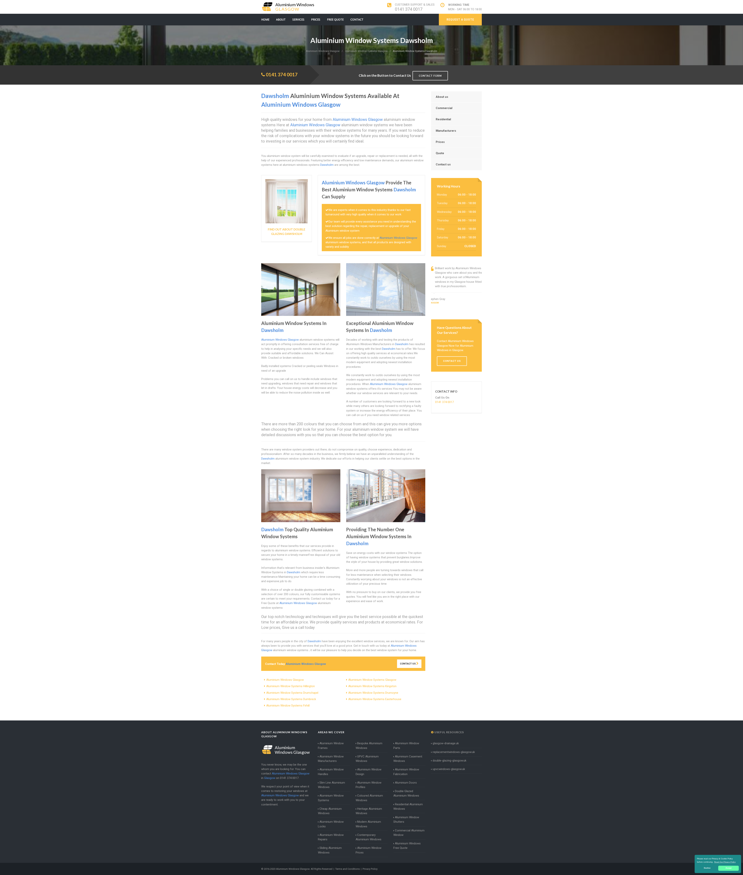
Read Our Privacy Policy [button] (725, 862)
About (281, 19)
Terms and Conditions (347, 868)
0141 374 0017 (408, 9)
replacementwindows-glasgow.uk (454, 752)
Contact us (443, 164)
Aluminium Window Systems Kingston (372, 686)
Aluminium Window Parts (406, 746)
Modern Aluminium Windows (368, 824)
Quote (440, 153)
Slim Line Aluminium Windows (331, 785)
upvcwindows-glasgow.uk (449, 769)
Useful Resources (449, 732)
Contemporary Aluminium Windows (368, 837)
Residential (443, 119)
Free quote (335, 19)
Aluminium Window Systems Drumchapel (292, 692)
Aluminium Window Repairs (331, 837)
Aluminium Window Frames (331, 746)
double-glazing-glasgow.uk (449, 760)
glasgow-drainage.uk (446, 743)
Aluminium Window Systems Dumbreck (291, 699)
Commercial (444, 108)
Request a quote (460, 19)
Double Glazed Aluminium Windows (406, 793)
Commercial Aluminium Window (409, 833)
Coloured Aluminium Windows (369, 798)
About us (442, 97)
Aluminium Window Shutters (406, 819)
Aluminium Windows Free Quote (407, 846)
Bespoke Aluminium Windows (369, 746)
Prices (315, 19)
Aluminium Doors (406, 782)
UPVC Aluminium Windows (367, 759)
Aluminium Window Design (368, 772)
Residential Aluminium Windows (408, 807)
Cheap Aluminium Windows (330, 811)
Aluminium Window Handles (331, 772)
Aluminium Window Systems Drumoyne (373, 692)
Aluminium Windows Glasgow (285, 680)
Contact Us (408, 663)
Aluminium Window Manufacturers (331, 759)
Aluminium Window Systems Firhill (288, 705)
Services (298, 19)
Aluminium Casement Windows (407, 759)
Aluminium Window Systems (331, 798)
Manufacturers (446, 130)
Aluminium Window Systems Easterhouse (374, 699)
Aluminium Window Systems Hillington (290, 686)
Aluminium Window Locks (331, 824)
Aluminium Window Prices (368, 850)
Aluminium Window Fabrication (406, 772)
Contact (356, 19)
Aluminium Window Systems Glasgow (372, 680)
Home (265, 19)
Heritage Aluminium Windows (369, 811)
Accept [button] (729, 868)
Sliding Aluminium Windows (330, 850)
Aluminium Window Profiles (368, 785)
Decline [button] (707, 868)
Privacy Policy (370, 868)
